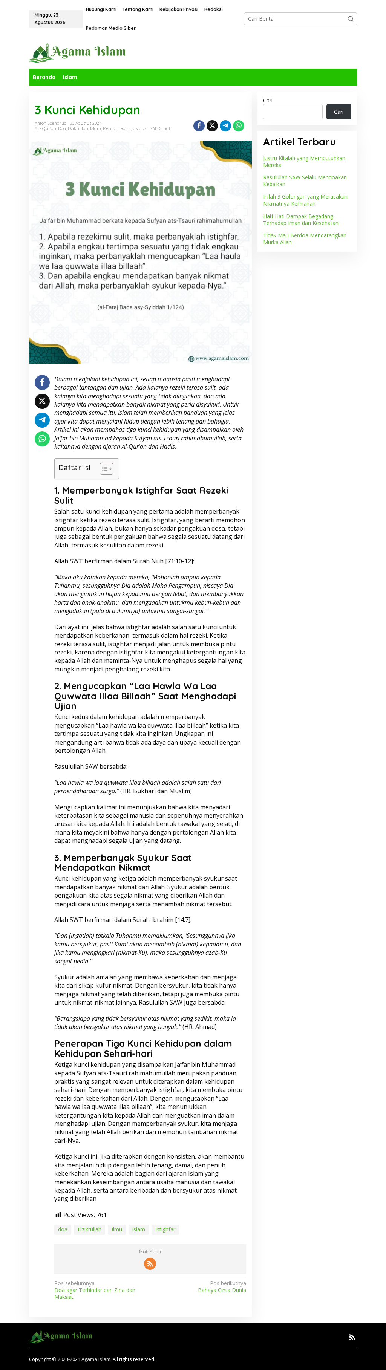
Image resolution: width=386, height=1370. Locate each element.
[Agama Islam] (80, 52)
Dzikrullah (78, 128)
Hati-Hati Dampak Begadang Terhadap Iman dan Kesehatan (301, 219)
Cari (268, 100)
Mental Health (117, 128)
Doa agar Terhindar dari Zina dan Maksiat (94, 1290)
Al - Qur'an (45, 128)
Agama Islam (95, 1359)
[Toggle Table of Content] (102, 468)
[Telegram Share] (225, 125)
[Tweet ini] (212, 125)
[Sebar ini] (199, 125)
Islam (95, 128)
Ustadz (139, 128)
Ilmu (117, 1229)
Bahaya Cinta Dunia (222, 1287)
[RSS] (150, 1264)
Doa (62, 128)
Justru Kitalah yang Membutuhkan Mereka (304, 161)
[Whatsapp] (238, 125)
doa (62, 1229)
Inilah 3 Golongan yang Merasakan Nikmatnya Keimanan (305, 200)
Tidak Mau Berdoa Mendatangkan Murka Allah (304, 239)
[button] (350, 18)
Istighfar (165, 1229)
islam (138, 1229)
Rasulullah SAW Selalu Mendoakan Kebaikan (305, 181)
